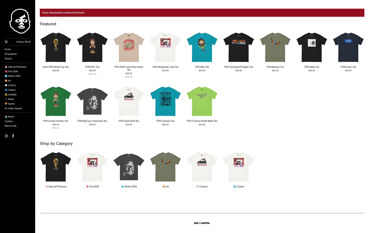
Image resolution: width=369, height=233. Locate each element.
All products (11, 54)
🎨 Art (8, 80)
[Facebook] (13, 136)
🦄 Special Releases (15, 67)
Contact (9, 121)
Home (8, 49)
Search (8, 58)
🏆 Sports (10, 104)
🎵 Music (9, 99)
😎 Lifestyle (11, 94)
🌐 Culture (10, 90)
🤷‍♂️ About (9, 116)
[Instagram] (6, 136)
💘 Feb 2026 (11, 71)
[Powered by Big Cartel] (202, 223)
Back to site (10, 126)
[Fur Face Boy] (18, 21)
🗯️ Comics (10, 85)
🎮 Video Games (13, 108)
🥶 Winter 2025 (12, 76)
